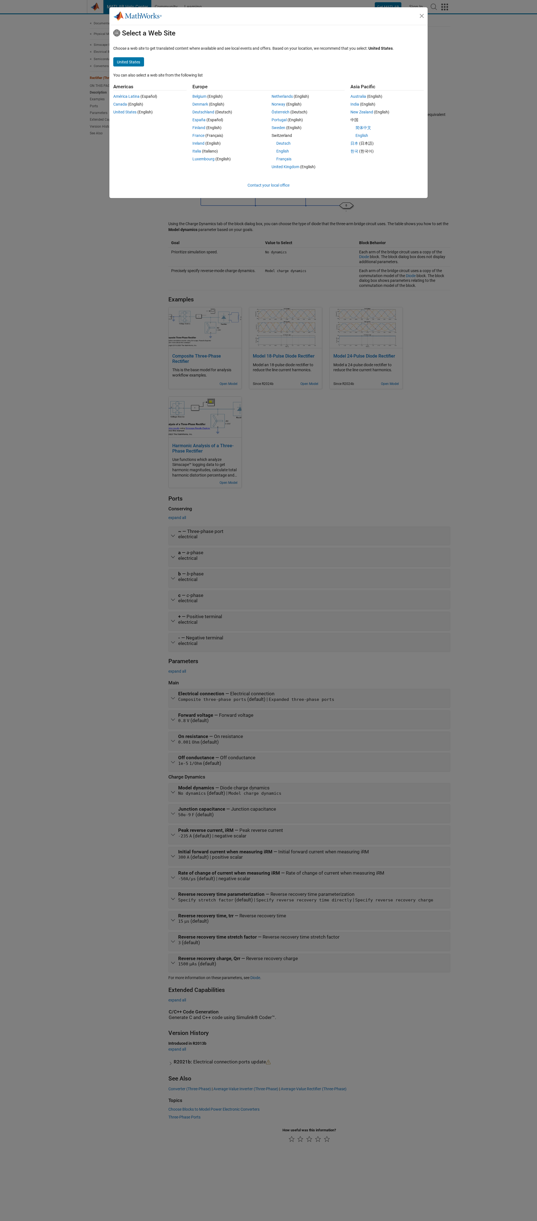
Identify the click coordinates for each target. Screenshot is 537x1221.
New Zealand (361, 112)
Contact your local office (268, 185)
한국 (354, 151)
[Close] (422, 16)
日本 (354, 143)
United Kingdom (285, 167)
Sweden (278, 127)
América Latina (126, 96)
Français (283, 159)
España (199, 120)
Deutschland (203, 112)
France (198, 135)
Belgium (199, 96)
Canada (120, 104)
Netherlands (282, 96)
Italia (196, 151)
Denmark (200, 104)
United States (124, 112)
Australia (358, 96)
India (354, 104)
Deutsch (283, 143)
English (282, 151)
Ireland (198, 143)
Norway (278, 104)
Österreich (280, 112)
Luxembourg (203, 159)
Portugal (279, 120)
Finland (198, 127)
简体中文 (363, 127)
